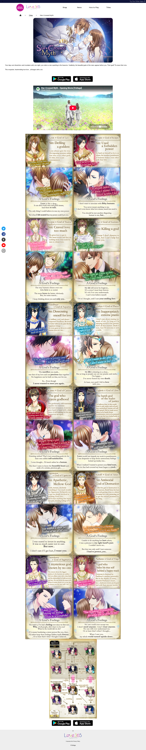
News (79, 7)
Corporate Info (69, 741)
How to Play (94, 7)
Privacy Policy (76, 741)
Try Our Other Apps (138, 1)
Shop (65, 7)
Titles (108, 7)
